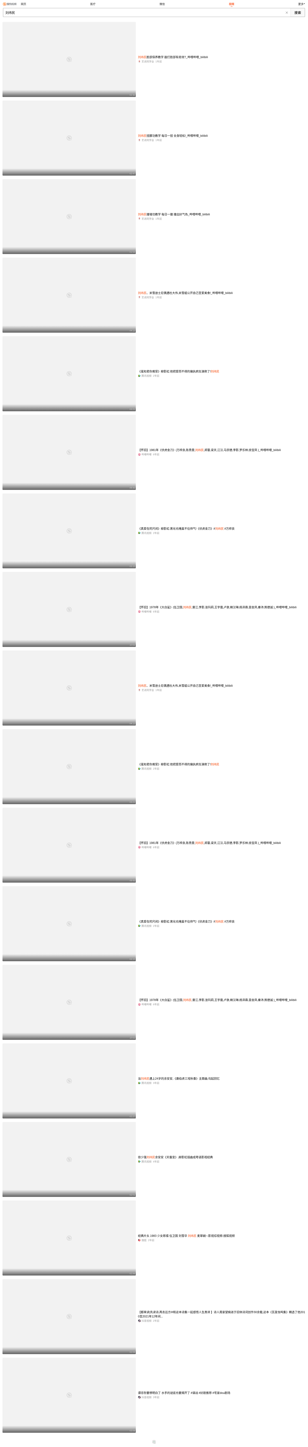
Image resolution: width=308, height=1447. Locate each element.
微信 (162, 4)
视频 (231, 4)
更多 (301, 4)
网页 (23, 4)
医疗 (93, 4)
